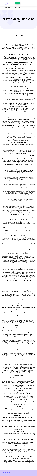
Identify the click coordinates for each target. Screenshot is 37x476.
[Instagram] (5, 472)
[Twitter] (9, 472)
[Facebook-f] (3, 472)
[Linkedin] (7, 472)
